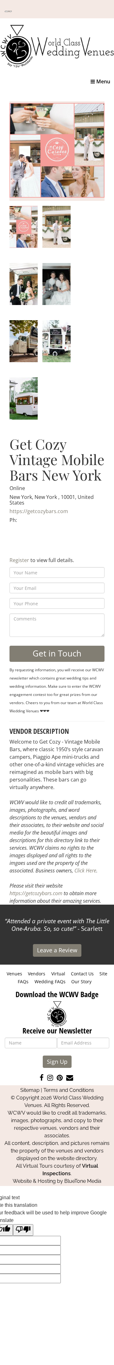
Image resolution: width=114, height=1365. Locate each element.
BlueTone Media (82, 1181)
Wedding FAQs (50, 982)
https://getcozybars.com (39, 511)
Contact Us (82, 974)
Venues (14, 974)
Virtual (58, 974)
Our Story (81, 982)
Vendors (36, 974)
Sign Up (57, 1061)
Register (19, 560)
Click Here (85, 870)
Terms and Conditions (68, 1090)
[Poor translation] (23, 1230)
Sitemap (30, 1090)
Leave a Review (57, 950)
